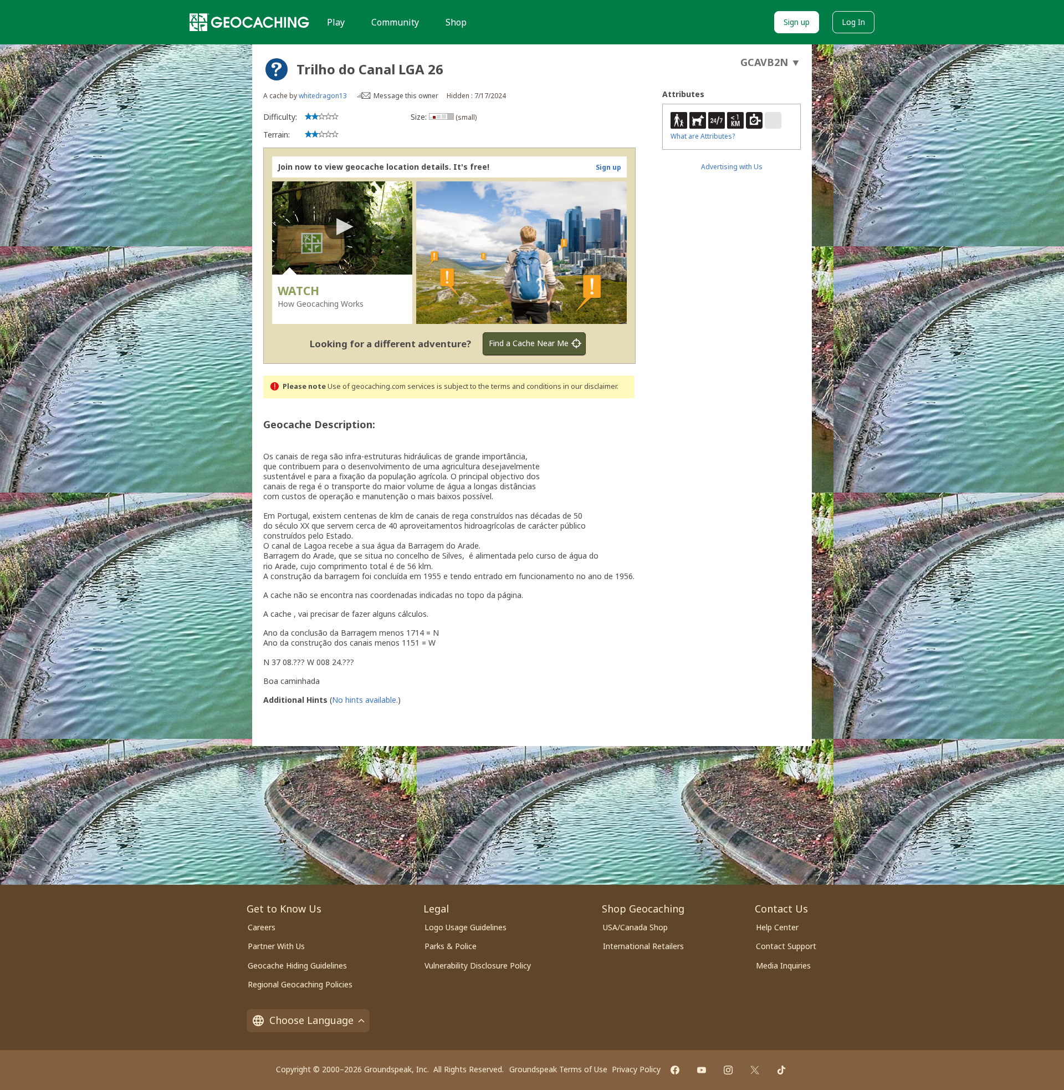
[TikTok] (781, 1070)
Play (336, 22)
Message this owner (406, 95)
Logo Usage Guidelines (465, 927)
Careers (261, 927)
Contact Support (786, 946)
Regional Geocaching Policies (300, 984)
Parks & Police (450, 946)
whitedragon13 (323, 95)
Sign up (797, 22)
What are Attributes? (703, 136)
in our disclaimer (590, 386)
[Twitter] (754, 1070)
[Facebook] (675, 1070)
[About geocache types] (276, 69)
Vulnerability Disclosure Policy (477, 965)
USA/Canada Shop (635, 927)
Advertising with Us (732, 166)
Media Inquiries (783, 965)
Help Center (777, 927)
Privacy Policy (636, 1069)
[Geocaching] (249, 22)
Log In (853, 22)
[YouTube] (701, 1070)
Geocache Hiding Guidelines (297, 965)
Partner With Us (276, 946)
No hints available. (365, 699)
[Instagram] (728, 1070)
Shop (456, 22)
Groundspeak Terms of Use (558, 1069)
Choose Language (311, 1020)
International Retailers (643, 946)
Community (395, 22)
